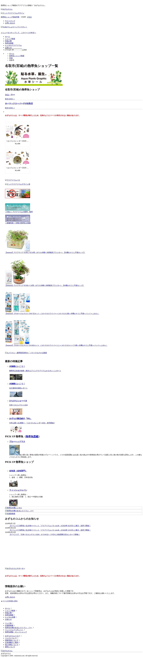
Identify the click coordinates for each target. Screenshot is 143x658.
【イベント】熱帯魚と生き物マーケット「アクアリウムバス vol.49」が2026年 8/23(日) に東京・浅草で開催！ (50, 526)
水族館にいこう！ (17, 366)
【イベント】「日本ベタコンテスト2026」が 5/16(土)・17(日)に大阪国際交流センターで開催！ (44, 534)
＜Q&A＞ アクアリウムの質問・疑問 (19, 212)
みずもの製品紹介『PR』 (20, 418)
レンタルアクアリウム (13, 45)
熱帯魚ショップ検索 (16, 56)
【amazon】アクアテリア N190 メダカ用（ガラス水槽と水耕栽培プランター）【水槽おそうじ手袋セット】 (45, 252)
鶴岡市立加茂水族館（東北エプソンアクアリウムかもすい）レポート (35, 371)
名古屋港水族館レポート (18, 388)
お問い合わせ (10, 23)
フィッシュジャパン (18, 490)
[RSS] (29, 17)
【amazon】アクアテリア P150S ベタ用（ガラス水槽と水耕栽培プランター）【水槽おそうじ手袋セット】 (44, 285)
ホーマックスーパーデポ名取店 (19, 103)
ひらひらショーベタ (18, 401)
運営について (10, 647)
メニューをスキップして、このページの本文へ (18, 33)
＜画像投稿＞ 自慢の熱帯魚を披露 (18, 223)
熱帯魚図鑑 (9, 43)
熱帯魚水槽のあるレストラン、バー (18, 628)
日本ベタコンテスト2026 (18, 405)
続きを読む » (10, 99)
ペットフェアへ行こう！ (14, 630)
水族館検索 (9, 625)
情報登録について (11, 640)
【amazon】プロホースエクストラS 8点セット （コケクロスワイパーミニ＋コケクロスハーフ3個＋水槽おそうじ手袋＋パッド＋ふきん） (56, 345)
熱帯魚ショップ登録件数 (10, 17)
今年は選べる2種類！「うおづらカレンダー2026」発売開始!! (32, 423)
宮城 (11, 58)
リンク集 (8, 623)
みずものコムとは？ (12, 636)
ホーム (7, 36)
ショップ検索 (10, 39)
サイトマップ (10, 21)
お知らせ (8, 47)
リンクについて (11, 638)
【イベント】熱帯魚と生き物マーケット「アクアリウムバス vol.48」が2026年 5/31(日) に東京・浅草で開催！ (50, 530)
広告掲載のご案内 (11, 642)
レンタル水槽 (10, 617)
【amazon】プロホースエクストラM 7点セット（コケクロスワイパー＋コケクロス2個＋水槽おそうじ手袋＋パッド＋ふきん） (52, 313)
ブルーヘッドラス (17, 441)
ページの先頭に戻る (10, 601)
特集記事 (8, 41)
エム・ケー (10, 94)
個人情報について (11, 645)
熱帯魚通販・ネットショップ (16, 632)
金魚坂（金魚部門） (18, 471)
